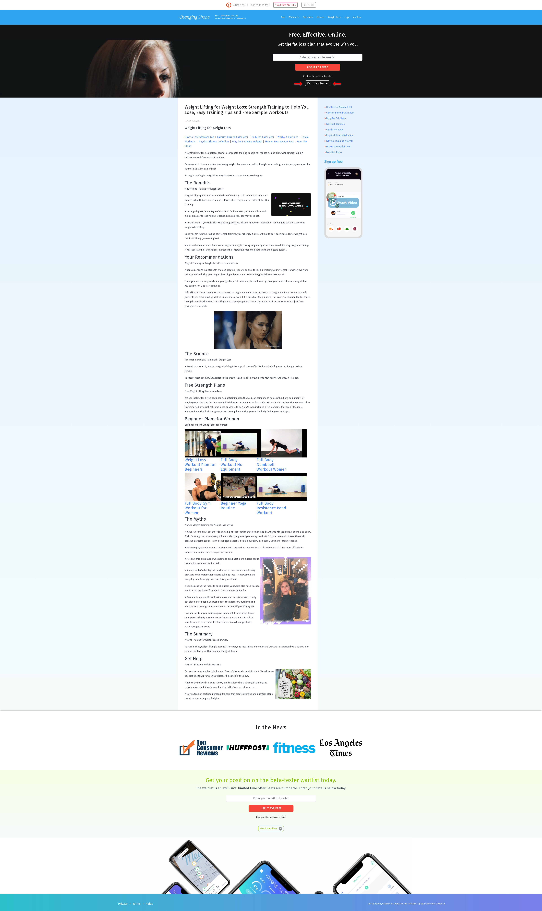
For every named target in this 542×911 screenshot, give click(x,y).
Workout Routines (287, 137)
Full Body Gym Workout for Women (198, 508)
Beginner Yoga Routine (233, 505)
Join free (356, 17)
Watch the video (315, 83)
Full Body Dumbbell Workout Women (272, 464)
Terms (137, 903)
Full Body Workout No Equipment (231, 464)
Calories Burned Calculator (232, 137)
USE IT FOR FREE (317, 67)
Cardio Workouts (334, 129)
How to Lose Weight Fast (279, 141)
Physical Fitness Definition (214, 141)
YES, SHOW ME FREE (285, 5)
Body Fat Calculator (263, 137)
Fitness (320, 17)
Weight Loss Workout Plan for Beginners (200, 464)
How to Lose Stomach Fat (199, 137)
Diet (282, 17)
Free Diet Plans (334, 152)
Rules (149, 903)
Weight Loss (334, 17)
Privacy (122, 903)
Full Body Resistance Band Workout (271, 508)
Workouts (294, 17)
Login (347, 17)
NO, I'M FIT (308, 5)
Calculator (307, 17)
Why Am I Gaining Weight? (247, 141)
